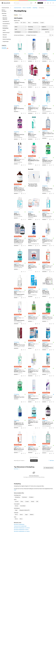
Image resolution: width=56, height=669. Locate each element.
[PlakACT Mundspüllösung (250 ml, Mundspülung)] (34, 76)
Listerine (16, 22)
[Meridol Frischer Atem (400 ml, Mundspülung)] (20, 365)
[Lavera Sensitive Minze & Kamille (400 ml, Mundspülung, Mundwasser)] (48, 442)
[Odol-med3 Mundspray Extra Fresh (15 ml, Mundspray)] (48, 338)
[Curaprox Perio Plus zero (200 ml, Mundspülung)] (48, 234)
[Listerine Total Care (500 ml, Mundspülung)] (48, 312)
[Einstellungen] (35, 3)
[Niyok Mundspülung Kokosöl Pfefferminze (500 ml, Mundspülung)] (20, 182)
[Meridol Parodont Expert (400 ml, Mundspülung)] (48, 102)
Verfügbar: (28, 35)
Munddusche (5, 25)
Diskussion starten (49, 467)
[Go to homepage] (6, 3)
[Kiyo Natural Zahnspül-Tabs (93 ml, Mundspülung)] (48, 286)
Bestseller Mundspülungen (19, 524)
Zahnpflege (4, 13)
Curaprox (42, 22)
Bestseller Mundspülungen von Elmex (21, 529)
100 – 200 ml (23, 22)
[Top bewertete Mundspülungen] (34, 178)
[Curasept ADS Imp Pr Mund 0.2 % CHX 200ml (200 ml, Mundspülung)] (48, 417)
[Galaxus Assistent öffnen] (45, 3)
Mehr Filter (47, 32)
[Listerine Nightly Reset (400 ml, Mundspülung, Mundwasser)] (34, 234)
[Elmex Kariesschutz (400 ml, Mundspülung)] (20, 442)
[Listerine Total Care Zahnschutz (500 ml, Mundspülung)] (20, 128)
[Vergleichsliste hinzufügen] (21, 61)
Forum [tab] (20, 14)
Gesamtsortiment (5, 7)
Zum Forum (16, 468)
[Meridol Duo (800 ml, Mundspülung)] (20, 208)
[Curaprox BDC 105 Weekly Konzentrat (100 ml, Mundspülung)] (20, 417)
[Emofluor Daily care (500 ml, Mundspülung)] (34, 442)
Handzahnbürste (6, 21)
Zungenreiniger (6, 41)
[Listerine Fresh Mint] (20, 391)
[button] (39, 53)
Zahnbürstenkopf (6, 32)
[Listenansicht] (53, 35)
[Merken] (23, 61)
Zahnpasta (5, 34)
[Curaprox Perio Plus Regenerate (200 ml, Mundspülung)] (48, 182)
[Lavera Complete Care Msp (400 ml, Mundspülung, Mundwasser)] (48, 128)
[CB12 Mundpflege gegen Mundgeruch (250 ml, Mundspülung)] (34, 50)
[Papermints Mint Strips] (34, 260)
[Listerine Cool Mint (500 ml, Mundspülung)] (20, 260)
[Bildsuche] (31, 3)
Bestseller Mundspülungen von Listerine (22, 527)
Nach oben (52, 460)
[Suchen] (15, 3)
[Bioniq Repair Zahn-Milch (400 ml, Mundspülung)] (34, 286)
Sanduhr (4, 30)
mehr (15, 490)
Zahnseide (5, 37)
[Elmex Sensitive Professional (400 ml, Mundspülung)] (34, 128)
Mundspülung (5, 28)
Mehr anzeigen (34, 460)
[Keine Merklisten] (50, 3)
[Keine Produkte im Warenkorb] (53, 3)
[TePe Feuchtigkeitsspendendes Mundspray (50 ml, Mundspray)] (34, 391)
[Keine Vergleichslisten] (48, 3)
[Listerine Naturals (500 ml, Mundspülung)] (34, 312)
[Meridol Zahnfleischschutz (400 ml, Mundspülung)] (48, 208)
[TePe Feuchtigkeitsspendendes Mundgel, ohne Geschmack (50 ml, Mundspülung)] (20, 312)
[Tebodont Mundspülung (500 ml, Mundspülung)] (20, 50)
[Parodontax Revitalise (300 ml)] (34, 154)
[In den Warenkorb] (25, 61)
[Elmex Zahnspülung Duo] (20, 102)
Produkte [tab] (16, 14)
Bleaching (4, 15)
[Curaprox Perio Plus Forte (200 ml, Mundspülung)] (34, 102)
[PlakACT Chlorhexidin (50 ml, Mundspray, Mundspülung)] (20, 338)
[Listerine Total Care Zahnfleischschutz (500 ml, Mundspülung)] (48, 154)
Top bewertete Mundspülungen (20, 526)
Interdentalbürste (6, 23)
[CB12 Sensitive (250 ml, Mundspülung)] (48, 365)
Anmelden (40, 2)
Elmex (29, 22)
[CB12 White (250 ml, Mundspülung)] (20, 154)
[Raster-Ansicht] (50, 35)
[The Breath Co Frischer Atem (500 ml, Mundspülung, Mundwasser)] (48, 76)
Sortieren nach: (17, 35)
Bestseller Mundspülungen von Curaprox (22, 531)
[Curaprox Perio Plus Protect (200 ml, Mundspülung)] (34, 365)
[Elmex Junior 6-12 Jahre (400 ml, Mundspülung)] (48, 260)
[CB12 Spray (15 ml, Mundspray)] (34, 338)
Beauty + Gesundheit (4, 10)
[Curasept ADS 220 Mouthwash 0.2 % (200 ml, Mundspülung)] (20, 234)
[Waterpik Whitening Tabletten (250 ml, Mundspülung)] (20, 76)
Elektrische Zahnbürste (5, 18)
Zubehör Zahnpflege (7, 39)
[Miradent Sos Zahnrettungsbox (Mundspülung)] (34, 208)
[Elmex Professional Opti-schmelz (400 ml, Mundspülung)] (48, 391)
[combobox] (22, 35)
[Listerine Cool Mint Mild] (34, 417)
